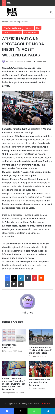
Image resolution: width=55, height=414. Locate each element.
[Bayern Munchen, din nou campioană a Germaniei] (41, 369)
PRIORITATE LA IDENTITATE (9, 346)
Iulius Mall (8, 32)
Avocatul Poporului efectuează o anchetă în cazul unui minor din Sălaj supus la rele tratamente (13, 384)
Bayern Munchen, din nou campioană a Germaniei (39, 382)
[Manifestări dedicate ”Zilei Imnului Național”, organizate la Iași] (41, 337)
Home (7, 22)
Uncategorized (30, 32)
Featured (29, 28)
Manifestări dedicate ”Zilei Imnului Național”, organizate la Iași (40, 350)
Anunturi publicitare (19, 22)
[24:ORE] (12, 12)
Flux (38, 28)
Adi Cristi (9, 62)
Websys (47, 403)
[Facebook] (7, 278)
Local (18, 32)
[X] (14, 278)
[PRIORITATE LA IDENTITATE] (14, 335)
